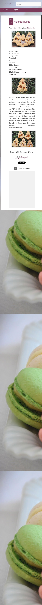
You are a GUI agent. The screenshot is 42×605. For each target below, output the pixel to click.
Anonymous (22, 154)
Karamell (24, 157)
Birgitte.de (31, 28)
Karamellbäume (22, 21)
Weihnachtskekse (22, 159)
